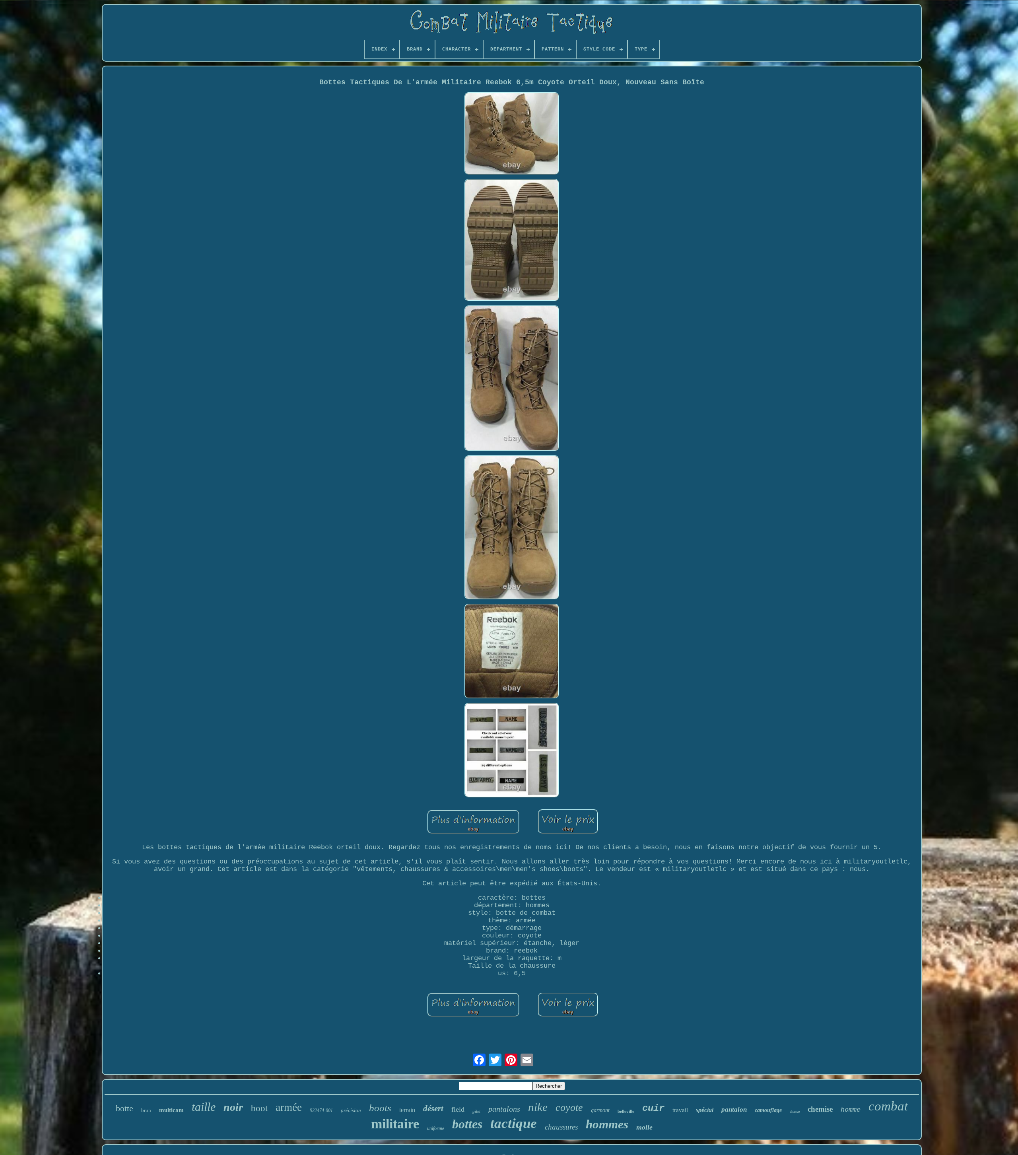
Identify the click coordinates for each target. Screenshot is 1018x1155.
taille (204, 1106)
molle (644, 1127)
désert (433, 1108)
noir (233, 1107)
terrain (407, 1109)
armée (289, 1107)
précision (351, 1110)
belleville (626, 1111)
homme (851, 1110)
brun (146, 1110)
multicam (171, 1110)
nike (538, 1107)
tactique (513, 1123)
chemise (820, 1109)
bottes (467, 1124)
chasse (795, 1111)
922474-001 (321, 1110)
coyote (569, 1107)
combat (888, 1106)
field (457, 1109)
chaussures (561, 1127)
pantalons (504, 1108)
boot (259, 1108)
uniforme (435, 1128)
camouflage (768, 1110)
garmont (600, 1110)
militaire (395, 1123)
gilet (476, 1111)
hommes (607, 1124)
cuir (653, 1108)
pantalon (734, 1109)
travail (680, 1110)
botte (124, 1108)
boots (380, 1107)
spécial (704, 1109)
